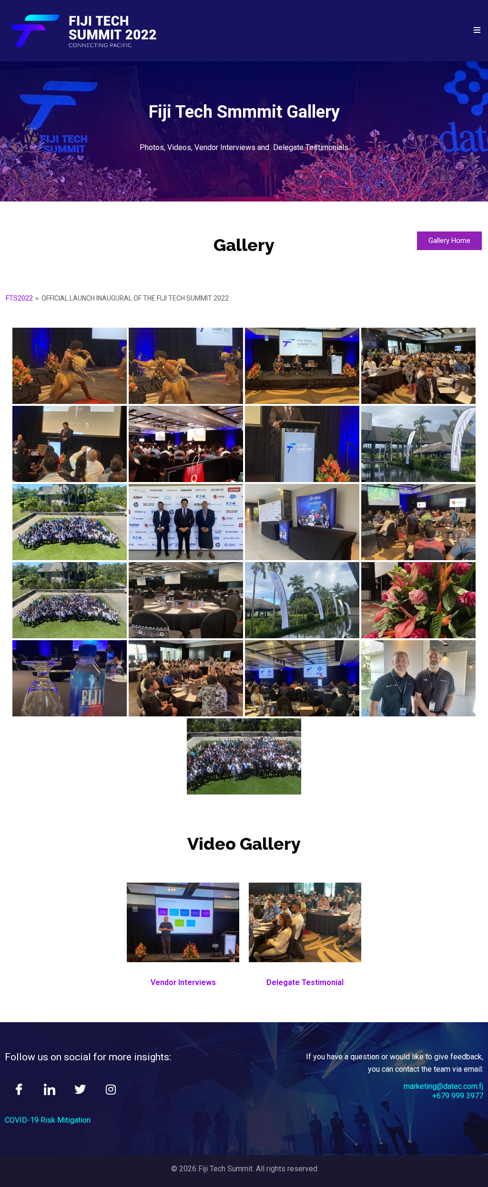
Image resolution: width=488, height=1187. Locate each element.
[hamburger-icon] (477, 30)
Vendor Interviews (183, 982)
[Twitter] (80, 1090)
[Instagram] (110, 1090)
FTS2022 (19, 298)
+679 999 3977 (457, 1095)
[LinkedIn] (49, 1090)
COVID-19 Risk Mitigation (48, 1120)
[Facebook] (19, 1090)
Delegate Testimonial (305, 982)
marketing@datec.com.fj (443, 1086)
